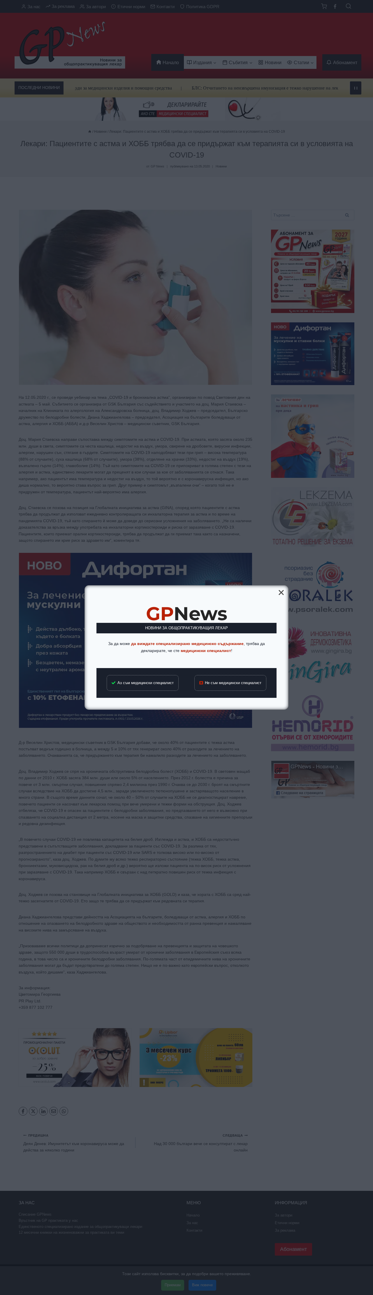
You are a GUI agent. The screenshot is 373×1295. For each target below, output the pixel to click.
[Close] (281, 592)
